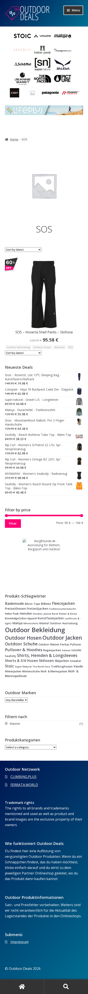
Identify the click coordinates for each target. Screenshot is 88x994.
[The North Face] (42, 78)
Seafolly (10, 656)
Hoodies (38, 613)
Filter (13, 523)
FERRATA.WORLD (24, 784)
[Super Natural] (42, 64)
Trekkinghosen (62, 666)
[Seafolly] (22, 50)
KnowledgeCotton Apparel (21, 618)
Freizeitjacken (37, 608)
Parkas (64, 644)
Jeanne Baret (50, 613)
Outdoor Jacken (62, 637)
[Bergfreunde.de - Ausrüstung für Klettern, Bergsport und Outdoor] (44, 560)
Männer (15, 724)
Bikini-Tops (32, 604)
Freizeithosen (15, 608)
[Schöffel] (22, 64)
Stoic (9, 666)
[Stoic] (22, 36)
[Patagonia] (50, 92)
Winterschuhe (31, 671)
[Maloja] (62, 36)
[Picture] (62, 78)
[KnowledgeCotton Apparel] (62, 50)
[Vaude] (42, 36)
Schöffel (76, 650)
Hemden (26, 613)
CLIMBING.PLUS (23, 776)
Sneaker (75, 661)
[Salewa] (62, 64)
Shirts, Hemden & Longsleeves (47, 655)
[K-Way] (32, 92)
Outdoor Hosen (42, 347)
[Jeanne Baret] (22, 78)
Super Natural (23, 666)
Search (66, 986)
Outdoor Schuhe (21, 644)
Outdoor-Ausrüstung (64, 623)
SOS (70, 347)
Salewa (66, 650)
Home (14, 139)
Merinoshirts (30, 623)
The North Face (41, 666)
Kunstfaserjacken (51, 618)
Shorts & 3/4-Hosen (21, 660)
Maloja (17, 623)
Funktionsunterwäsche (62, 608)
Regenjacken (52, 650)
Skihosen (59, 347)
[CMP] (14, 92)
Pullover (75, 644)
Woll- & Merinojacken (54, 671)
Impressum (19, 941)
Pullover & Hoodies (23, 649)
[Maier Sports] (70, 92)
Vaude (78, 666)
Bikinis (46, 603)
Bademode (14, 603)
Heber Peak (12, 613)
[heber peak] (42, 50)
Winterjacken (13, 671)
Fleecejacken (63, 603)
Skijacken (62, 660)
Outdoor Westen (48, 644)
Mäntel (44, 623)
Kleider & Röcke (68, 613)
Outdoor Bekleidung (18, 347)
